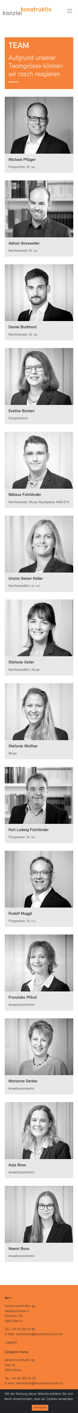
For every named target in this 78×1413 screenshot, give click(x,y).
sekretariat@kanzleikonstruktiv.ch (39, 1334)
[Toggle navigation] (69, 11)
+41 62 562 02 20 (23, 1378)
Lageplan (11, 1342)
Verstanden (40, 1407)
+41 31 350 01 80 (23, 1329)
